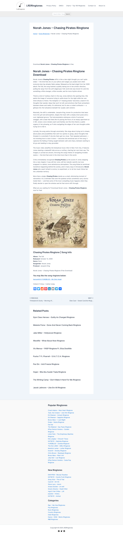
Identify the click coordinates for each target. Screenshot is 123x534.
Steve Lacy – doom (54, 484)
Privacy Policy (51, 6)
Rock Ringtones (53, 510)
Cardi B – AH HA (53, 482)
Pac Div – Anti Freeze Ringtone (46, 364)
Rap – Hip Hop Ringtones (56, 505)
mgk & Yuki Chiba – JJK (56, 491)
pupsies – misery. (54, 494)
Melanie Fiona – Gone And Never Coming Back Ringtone (57, 325)
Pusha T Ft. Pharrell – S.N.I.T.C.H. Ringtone (51, 356)
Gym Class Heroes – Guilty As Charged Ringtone (54, 317)
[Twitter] (61, 531)
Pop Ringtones (53, 507)
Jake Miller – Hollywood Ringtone (47, 333)
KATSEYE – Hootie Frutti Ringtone (59, 477)
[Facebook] (59, 531)
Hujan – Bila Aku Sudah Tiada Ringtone (49, 372)
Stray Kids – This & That (56, 479)
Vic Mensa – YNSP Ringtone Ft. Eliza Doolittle (52, 348)
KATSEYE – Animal (54, 496)
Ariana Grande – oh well (56, 486)
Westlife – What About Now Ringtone (49, 341)
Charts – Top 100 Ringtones (75, 6)
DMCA (61, 6)
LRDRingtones (34, 5)
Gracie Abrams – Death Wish (57, 489)
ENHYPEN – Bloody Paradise (58, 475)
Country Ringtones (54, 512)
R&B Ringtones (53, 519)
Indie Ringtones (53, 515)
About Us (102, 6)
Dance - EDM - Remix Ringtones (59, 517)
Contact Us (92, 6)
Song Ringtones (44, 34)
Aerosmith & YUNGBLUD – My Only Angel (47, 279)
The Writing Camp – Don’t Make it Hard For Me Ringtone (57, 380)
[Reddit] (64, 531)
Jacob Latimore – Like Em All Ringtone (49, 388)
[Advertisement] (61, 49)
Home (35, 34)
